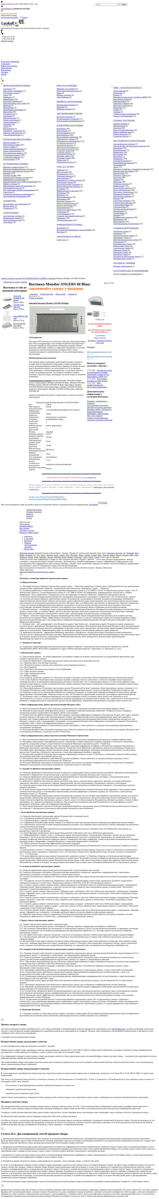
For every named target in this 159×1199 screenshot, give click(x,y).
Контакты (28, 541)
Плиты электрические (12, 151)
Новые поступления (9, 66)
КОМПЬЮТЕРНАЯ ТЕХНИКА (69, 225)
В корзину (92, 341)
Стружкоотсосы (119, 207)
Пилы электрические (121, 190)
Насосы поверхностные (66, 203)
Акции (3, 74)
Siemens (50, 555)
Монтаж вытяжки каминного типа (99, 352)
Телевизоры (8, 208)
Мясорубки (7, 112)
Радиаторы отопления (65, 150)
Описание (34, 294)
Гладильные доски (10, 93)
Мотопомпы (61, 199)
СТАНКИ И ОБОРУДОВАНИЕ (126, 228)
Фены (59, 93)
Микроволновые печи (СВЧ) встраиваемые (20, 182)
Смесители (7, 192)
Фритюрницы (8, 129)
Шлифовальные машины (123, 217)
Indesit (112, 555)
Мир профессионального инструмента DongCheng (97, 385)
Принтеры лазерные (121, 103)
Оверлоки (61, 107)
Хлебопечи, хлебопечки (12, 131)
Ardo (136, 555)
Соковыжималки (10, 122)
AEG (67, 555)
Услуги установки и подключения (126, 274)
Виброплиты (118, 152)
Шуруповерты (119, 222)
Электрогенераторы (65, 220)
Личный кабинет (26, 526)
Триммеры (61, 218)
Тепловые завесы (63, 156)
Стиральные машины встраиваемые (17, 194)
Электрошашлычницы (12, 135)
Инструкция (60, 294)
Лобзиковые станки (121, 238)
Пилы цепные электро (122, 188)
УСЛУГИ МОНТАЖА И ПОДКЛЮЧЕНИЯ (130, 271)
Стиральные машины (11, 155)
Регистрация (25, 524)
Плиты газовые (9, 147)
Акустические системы (12, 216)
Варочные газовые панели (13, 167)
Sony (137, 553)
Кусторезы (61, 189)
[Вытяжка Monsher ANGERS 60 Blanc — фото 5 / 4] (102, 316)
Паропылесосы (119, 126)
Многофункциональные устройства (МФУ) (130, 97)
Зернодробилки (63, 178)
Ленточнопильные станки (123, 236)
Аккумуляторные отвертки (124, 144)
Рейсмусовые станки (121, 246)
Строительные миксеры (122, 203)
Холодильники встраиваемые (15, 196)
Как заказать (6, 70)
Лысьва (50, 557)
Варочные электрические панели (16, 171)
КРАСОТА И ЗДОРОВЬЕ (67, 86)
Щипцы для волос (64, 95)
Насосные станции (64, 201)
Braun (64, 557)
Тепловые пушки (63, 158)
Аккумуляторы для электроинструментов (129, 146)
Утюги (6, 127)
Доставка (4, 72)
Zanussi (118, 555)
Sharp (81, 555)
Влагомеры (117, 157)
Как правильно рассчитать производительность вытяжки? (99, 406)
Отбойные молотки (121, 184)
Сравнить (100, 341)
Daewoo (106, 555)
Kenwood (78, 557)
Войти (24, 18)
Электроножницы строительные (126, 224)
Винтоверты (118, 154)
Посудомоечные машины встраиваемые (19, 190)
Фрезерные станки (120, 254)
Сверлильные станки (121, 248)
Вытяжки (7, 173)
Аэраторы (61, 170)
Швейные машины (64, 109)
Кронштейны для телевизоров (15, 204)
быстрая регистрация (9, 18)
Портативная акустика (12, 220)
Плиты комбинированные (13, 149)
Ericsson (125, 555)
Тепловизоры (118, 211)
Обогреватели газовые (66, 139)
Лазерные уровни (120, 175)
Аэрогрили (7, 89)
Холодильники (9, 159)
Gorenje (94, 555)
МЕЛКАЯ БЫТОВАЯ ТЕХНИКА (16, 86)
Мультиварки (8, 108)
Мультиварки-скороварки (13, 110)
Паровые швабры (120, 124)
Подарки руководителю (122, 266)
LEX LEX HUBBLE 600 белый (18, 298)
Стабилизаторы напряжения (124, 114)
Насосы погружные (64, 206)
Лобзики (116, 180)
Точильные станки (120, 252)
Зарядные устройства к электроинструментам (131, 169)
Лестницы (117, 178)
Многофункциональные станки (125, 240)
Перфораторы (118, 186)
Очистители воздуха (65, 145)
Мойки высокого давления (67, 191)
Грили (5, 95)
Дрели (115, 167)
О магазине (5, 64)
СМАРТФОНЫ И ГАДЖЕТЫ (69, 236)
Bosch (43, 555)
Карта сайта (29, 549)
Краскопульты (118, 173)
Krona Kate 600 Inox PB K (19, 325)
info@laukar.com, (118, 1029)
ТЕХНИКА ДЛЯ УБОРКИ (124, 120)
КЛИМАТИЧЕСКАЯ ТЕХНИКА (70, 125)
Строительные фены (121, 205)
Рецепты (29, 516)
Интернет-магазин (27, 553)
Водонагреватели (64, 133)
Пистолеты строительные (123, 192)
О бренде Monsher (36, 298)
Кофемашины (8, 99)
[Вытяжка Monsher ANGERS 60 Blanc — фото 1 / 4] (96, 310)
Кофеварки (7, 97)
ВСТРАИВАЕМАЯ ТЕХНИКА (15, 164)
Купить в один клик (104, 342)
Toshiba (87, 555)
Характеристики (46, 294)
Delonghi (57, 557)
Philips (22, 555)
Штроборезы (118, 219)
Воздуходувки (62, 172)
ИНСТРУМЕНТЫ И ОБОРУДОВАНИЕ (129, 141)
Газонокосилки (63, 174)
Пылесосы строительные (66, 210)
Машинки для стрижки (66, 89)
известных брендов (114, 553)
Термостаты (61, 160)
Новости (29, 514)
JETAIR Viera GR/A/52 (18, 306)
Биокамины (61, 129)
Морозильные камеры (12, 145)
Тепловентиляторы (64, 154)
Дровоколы (117, 233)
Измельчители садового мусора (69, 180)
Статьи (29, 518)
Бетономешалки (119, 150)
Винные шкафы (9, 143)
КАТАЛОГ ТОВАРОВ (10, 62)
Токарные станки (120, 250)
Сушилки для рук (64, 152)
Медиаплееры (8, 206)
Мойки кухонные (10, 184)
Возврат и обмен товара (29, 533)
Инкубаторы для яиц (65, 182)
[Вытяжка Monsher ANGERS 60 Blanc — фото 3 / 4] (90, 316)
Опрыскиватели (63, 208)
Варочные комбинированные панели (18, 169)
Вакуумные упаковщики (13, 91)
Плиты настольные (11, 120)
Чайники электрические (12, 133)
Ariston (62, 555)
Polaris (30, 557)
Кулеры (116, 95)
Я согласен (103, 503)
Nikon (90, 557)
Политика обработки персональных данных (37, 572)
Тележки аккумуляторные (123, 209)
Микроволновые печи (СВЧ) (14, 103)
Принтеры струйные (121, 106)
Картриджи (117, 93)
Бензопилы (117, 148)
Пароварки (7, 116)
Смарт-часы (61, 240)
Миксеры (7, 106)
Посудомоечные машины (13, 153)
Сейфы (116, 110)
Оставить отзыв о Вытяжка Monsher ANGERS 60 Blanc (47, 497)
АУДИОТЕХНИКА (11, 213)
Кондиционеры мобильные (67, 137)
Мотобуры (61, 195)
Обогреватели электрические (68, 141)
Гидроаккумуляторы (121, 161)
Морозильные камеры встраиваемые (17, 186)
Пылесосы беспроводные (123, 130)
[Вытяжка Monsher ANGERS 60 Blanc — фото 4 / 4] (96, 316)
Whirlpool (23, 557)
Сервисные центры (34, 510)
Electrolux (74, 555)
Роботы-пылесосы (120, 134)
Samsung (28, 555)
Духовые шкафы (9, 175)
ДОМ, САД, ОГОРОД (65, 167)
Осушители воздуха (65, 143)
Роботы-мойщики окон (122, 132)
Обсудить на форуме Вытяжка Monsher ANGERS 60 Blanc (48, 499)
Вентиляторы (62, 131)
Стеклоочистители (120, 136)
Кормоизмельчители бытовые (68, 187)
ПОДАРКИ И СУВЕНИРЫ (124, 263)
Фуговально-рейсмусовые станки (126, 257)
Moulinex (42, 557)
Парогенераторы (10, 118)
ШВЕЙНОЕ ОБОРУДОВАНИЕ (69, 102)
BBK (131, 555)
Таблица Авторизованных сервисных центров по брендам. (100, 419)
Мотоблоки (61, 193)
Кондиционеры (63, 135)
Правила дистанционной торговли (30, 545)
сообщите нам (91, 477)
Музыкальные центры (12, 218)
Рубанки (116, 199)
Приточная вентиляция (66, 148)
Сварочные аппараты (121, 201)
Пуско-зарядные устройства (68, 119)
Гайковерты (118, 159)
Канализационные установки (68, 185)
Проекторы (117, 108)
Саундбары (7, 222)
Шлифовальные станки (122, 259)
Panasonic (130, 553)
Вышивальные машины (66, 105)
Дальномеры (118, 165)
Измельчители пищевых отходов (16, 178)
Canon (85, 557)
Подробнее (93, 505)
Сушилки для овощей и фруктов (70, 216)
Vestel (36, 557)
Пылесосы (117, 128)
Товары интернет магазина (11, 278)
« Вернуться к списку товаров (15, 282)
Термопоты (7, 124)
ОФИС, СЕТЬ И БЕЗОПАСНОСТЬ (127, 88)
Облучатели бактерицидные (68, 91)
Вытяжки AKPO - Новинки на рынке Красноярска (99, 411)
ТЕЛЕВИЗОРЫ (9, 201)
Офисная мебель (119, 101)
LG (34, 555)
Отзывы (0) (72, 294)
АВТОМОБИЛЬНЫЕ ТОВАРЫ (69, 113)
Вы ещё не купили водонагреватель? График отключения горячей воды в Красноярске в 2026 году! (99, 373)
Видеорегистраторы (65, 117)
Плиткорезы (118, 242)
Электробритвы (63, 97)
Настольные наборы (121, 99)
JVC (38, 555)
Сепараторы (61, 212)
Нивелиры (117, 182)
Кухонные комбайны (11, 101)
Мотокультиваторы (64, 197)
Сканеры (116, 112)
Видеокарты (61, 228)
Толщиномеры (119, 213)
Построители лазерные (122, 196)
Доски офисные (119, 91)
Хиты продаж (6, 68)
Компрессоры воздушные (123, 171)
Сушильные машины (11, 157)
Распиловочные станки (122, 244)
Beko (100, 555)
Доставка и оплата (27, 530)
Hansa (56, 555)
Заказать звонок (7, 41)
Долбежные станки (121, 231)
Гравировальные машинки (123, 163)
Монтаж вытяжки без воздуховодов (99, 356)
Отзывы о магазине (34, 512)
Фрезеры (116, 215)
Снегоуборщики (63, 214)
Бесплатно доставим (9, 13)
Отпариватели (9, 114)
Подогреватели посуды (12, 188)
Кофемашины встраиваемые (14, 180)
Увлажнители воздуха (65, 162)
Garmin (97, 557)
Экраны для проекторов (122, 116)
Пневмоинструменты (121, 194)
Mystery (70, 557)
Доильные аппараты (65, 176)
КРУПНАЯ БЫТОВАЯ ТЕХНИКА (17, 139)
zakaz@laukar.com (8, 9)
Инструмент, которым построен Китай (97, 380)
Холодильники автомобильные (69, 121)
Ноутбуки (60, 232)
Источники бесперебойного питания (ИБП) (74, 230)
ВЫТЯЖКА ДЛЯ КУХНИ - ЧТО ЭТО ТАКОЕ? (98, 415)
